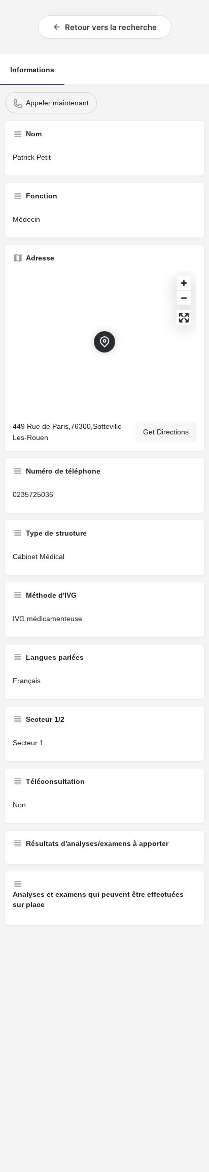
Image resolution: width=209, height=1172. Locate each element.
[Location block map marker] (104, 342)
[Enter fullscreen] (184, 317)
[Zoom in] (184, 283)
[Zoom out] (184, 297)
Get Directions (166, 432)
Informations (32, 70)
